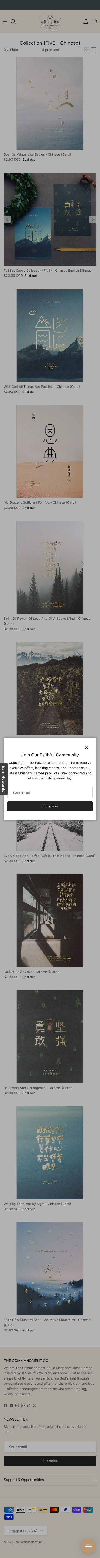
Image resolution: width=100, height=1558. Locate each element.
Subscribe (50, 806)
